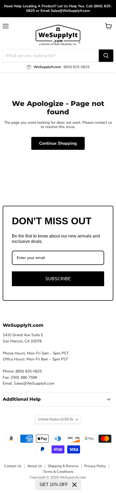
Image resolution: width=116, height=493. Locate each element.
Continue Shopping (58, 143)
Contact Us (12, 466)
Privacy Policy (95, 466)
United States (55, 419)
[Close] (74, 485)
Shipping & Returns (63, 466)
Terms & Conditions (58, 471)
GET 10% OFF (54, 484)
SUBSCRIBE (58, 278)
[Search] (106, 55)
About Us (34, 466)
